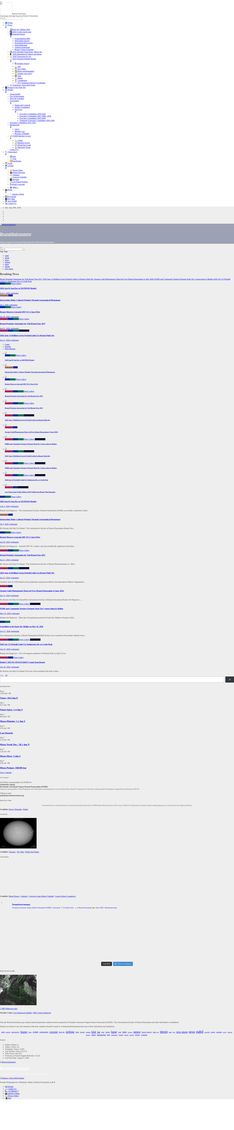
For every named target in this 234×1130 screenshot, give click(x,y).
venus (137, 1035)
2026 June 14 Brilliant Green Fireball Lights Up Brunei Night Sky (27, 335)
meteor (137, 1032)
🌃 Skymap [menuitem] (14, 179)
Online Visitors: (11, 1045)
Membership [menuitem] (14, 126)
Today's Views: (11, 1047)
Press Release (24, 331)
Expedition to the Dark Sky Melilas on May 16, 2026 (21, 627)
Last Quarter (6, 733)
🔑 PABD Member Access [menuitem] (20, 137)
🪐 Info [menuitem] (18, 67)
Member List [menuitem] (19, 131)
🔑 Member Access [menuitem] (22, 143)
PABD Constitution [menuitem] (22, 107)
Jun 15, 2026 (5, 340)
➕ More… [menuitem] (14, 187)
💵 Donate (9, 1087)
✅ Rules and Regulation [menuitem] (24, 71)
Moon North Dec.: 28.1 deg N (14, 744)
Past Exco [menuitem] (18, 110)
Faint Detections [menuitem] (21, 45)
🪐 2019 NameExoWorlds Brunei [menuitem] (23, 60)
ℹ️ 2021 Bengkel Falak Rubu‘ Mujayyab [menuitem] (26, 52)
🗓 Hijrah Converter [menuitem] (17, 184)
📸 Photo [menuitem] (8, 191)
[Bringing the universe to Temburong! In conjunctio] (195, 930)
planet (213, 1032)
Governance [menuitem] (14, 102)
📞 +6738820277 (12, 1091)
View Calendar (6, 773)
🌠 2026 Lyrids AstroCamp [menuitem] (20, 32)
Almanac (12, 852)
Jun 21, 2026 (5, 328)
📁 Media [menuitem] (18, 78)
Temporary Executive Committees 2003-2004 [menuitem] (37, 120)
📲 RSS (8, 1098)
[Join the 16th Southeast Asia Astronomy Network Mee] (38, 954)
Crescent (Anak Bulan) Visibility (41, 896)
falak (77, 1032)
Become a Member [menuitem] (22, 134)
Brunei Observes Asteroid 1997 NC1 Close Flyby (20, 312)
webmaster (14, 293)
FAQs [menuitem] (17, 129)
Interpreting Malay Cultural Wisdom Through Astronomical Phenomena (30, 300)
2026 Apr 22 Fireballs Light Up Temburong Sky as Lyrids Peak (26, 644)
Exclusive (4, 319)
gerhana (88, 1032)
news (7, 260)
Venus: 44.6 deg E (9, 698)
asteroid (8, 1032)
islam (102, 1032)
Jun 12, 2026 (5, 596)
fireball (82, 1032)
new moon (9, 269)
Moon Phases (14, 896)
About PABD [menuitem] (15, 94)
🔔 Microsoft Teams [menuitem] (22, 147)
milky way (156, 1032)
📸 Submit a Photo (12, 1093)
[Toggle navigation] (1, 247)
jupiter (107, 1032)
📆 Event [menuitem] (8, 163)
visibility (144, 1035)
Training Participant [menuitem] (22, 47)
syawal (121, 1035)
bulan (30, 1032)
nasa (170, 1032)
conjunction (43, 1032)
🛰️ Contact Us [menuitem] (10, 203)
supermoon (114, 1035)
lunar (7, 264)
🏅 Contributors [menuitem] (21, 80)
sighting (88, 1035)
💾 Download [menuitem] (10, 197)
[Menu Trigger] (1, 1)
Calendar (23, 896)
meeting (130, 1032)
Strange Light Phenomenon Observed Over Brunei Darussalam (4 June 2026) (32, 591)
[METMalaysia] (8, 1009)
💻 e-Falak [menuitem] (9, 167)
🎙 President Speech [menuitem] (22, 64)
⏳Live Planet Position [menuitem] (19, 182)
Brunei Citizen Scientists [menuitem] (24, 50)
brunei (7, 267)
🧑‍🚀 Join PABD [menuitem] (11, 201)
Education (4, 295)
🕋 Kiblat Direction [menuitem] (17, 172)
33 (6, 675)
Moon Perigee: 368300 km (13, 768)
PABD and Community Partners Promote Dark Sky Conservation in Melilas (31, 609)
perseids (207, 1032)
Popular (8, 347)
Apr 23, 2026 (5, 649)
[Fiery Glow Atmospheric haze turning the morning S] (38, 929)
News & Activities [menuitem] (17, 99)
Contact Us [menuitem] (14, 150)
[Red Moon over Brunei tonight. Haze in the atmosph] (38, 918)
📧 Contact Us (10, 1089)
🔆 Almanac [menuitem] (15, 175)
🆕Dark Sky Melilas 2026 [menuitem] (20, 30)
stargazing (101, 1035)
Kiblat (25, 809)
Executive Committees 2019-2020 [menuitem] (33, 114)
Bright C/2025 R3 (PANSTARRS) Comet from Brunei (22, 662)
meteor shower (147, 1032)
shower (230, 1032)
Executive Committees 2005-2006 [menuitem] (33, 118)
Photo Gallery (16, 284)
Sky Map (20, 852)
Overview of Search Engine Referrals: (20, 1056)
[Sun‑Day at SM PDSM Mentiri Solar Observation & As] (117, 944)
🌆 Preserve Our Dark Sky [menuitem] (15, 87)
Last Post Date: (11, 1058)
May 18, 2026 (5, 613)
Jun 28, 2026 (5, 317)
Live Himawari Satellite (22, 1013)
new (174, 1032)
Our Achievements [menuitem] (17, 96)
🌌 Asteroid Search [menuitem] (17, 35)
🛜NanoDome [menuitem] (15, 161)
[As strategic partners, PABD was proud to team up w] (195, 919)
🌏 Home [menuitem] (9, 23)
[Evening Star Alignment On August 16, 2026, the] (117, 919)
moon (7, 258)
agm (3, 1032)
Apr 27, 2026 (5, 631)
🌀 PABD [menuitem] (9, 91)
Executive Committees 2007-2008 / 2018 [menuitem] (35, 116)
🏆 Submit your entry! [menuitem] (23, 74)
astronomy (15, 1032)
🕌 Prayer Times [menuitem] (16, 170)
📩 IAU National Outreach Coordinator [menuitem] (30, 83)
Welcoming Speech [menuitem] (22, 41)
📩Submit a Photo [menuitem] (17, 194)
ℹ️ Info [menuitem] (13, 156)
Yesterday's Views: (12, 1049)
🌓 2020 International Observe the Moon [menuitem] (26, 54)
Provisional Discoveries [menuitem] (24, 43)
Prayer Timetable (15, 809)
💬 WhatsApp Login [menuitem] (23, 145)
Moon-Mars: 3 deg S (10, 756)
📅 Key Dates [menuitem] (20, 69)
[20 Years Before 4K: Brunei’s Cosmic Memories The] (195, 954)
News (2, 284)
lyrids (119, 1032)
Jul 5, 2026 (4, 305)
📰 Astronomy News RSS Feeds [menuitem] (22, 85)
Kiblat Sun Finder (32, 852)
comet (35, 1032)
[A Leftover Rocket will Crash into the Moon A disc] (117, 955)
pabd (7, 256)
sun (108, 1035)
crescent (53, 1031)
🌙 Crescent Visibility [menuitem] (18, 177)
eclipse (7, 262)
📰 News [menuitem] (8, 26)
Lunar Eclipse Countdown (65, 896)
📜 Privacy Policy (12, 1096)
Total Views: (10, 1053)
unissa (132, 1035)
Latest (7, 344)
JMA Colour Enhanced (42, 1013)
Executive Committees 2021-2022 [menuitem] (23, 123)
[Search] (229, 679)
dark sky (62, 1032)
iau (98, 1032)
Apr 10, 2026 (5, 667)
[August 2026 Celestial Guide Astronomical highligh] (195, 942)
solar (93, 1035)
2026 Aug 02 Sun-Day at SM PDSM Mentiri (18, 288)
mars (124, 1032)
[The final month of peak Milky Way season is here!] (117, 931)
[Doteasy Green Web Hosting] (12, 1078)
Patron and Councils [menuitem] (22, 105)
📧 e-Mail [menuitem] (19, 140)
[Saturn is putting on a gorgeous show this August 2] (38, 944)
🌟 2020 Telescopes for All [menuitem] (20, 56)
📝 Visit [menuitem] (13, 159)
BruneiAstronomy (15, 233)
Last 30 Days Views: (13, 1051)
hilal (93, 1032)
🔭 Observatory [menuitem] (11, 153)
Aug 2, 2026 (5, 293)
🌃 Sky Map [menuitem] (10, 199)
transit (126, 1035)
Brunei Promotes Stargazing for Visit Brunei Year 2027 (22, 324)
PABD (8, 284)
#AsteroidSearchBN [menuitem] (22, 39)
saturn (224, 1032)
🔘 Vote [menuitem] (18, 76)
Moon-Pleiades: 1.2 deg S (12, 721)
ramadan (219, 1032)
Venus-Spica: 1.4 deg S (11, 709)
